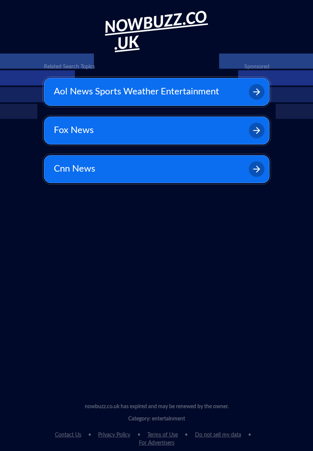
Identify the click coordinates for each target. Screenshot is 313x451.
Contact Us (68, 435)
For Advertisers (156, 443)
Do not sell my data (218, 435)
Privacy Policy (114, 435)
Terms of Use (162, 435)
